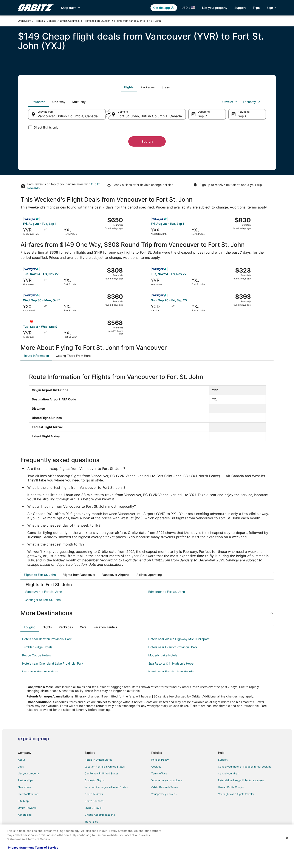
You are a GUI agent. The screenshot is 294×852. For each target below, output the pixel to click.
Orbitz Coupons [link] (94, 801)
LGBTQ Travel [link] (93, 807)
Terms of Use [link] (159, 773)
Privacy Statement (21, 847)
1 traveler (226, 102)
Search (147, 141)
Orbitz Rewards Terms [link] (164, 787)
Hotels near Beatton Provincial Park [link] (47, 639)
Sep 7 (202, 116)
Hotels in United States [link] (98, 759)
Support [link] (222, 759)
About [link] (21, 759)
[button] (147, 613)
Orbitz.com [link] (24, 20)
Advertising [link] (24, 814)
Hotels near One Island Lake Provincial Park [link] (53, 663)
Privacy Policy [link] (160, 759)
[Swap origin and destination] (108, 114)
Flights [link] (39, 20)
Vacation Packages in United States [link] (106, 787)
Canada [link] (51, 20)
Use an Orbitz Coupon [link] (231, 787)
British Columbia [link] (70, 20)
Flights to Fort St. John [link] (97, 20)
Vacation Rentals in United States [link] (105, 766)
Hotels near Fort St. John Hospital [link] (171, 671)
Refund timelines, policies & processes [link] (241, 780)
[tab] (129, 87)
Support (240, 7)
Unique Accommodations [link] (100, 814)
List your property (214, 7)
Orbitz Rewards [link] (27, 807)
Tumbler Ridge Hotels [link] (37, 647)
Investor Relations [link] (28, 794)
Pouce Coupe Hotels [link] (36, 655)
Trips (256, 7)
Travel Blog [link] (91, 821)
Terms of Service (46, 847)
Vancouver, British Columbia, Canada (68, 116)
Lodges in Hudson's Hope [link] (40, 671)
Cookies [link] (156, 766)
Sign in (271, 7)
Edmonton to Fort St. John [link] (166, 591)
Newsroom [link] (24, 787)
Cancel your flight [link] (228, 773)
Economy (249, 102)
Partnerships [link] (25, 780)
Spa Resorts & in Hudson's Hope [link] (170, 663)
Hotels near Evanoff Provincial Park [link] (173, 647)
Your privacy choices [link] (163, 794)
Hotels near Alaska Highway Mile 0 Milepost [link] (178, 639)
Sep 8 (242, 116)
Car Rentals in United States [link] (101, 773)
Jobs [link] (21, 766)
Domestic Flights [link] (95, 780)
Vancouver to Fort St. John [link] (43, 591)
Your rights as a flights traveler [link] (236, 794)
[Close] (287, 838)
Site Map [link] (23, 801)
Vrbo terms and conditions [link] (167, 780)
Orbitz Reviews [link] (94, 794)
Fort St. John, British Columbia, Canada (150, 116)
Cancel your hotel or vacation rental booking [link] (244, 766)
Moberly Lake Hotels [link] (162, 655)
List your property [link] (28, 773)
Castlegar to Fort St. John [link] (43, 600)
